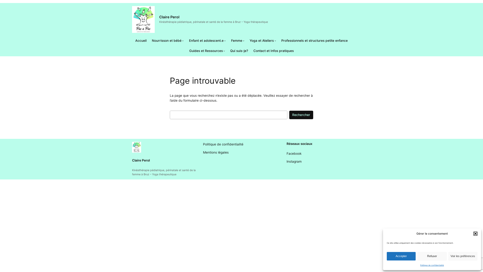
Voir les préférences (463, 256)
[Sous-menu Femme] (243, 40)
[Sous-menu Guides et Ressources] (224, 51)
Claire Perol (169, 17)
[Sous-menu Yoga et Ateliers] (275, 40)
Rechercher (301, 115)
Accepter (401, 256)
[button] (475, 234)
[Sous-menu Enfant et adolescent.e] (225, 40)
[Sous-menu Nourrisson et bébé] (183, 40)
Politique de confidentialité (432, 265)
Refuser (432, 256)
